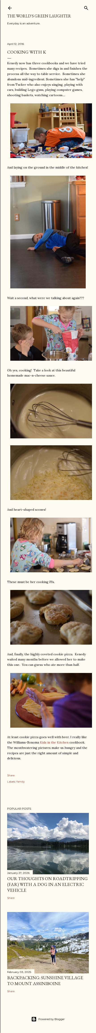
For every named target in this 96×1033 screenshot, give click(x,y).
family (21, 781)
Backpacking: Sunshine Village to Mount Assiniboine (45, 980)
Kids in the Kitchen (54, 742)
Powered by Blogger (51, 1019)
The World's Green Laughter (39, 16)
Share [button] (11, 775)
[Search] (86, 7)
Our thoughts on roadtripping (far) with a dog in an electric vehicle (47, 884)
